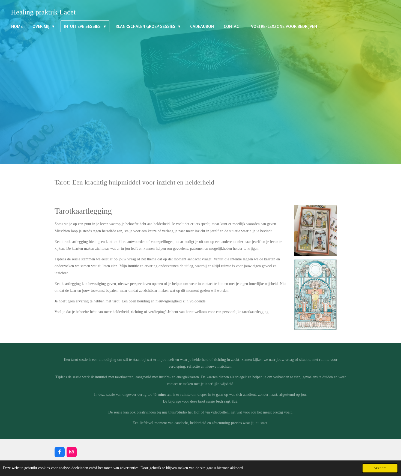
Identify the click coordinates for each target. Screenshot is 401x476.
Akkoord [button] (380, 468)
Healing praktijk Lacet (43, 12)
